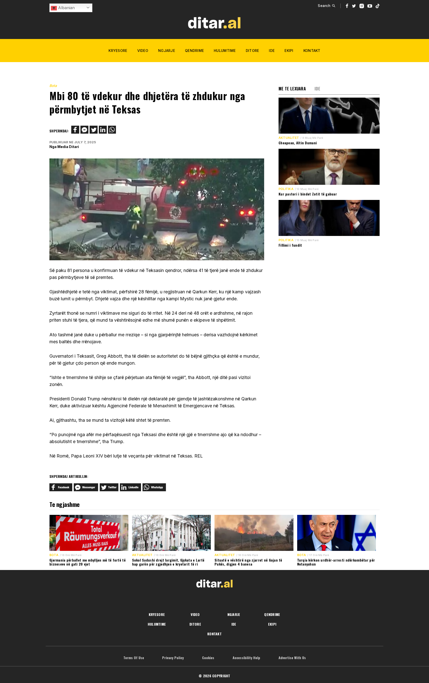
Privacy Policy (173, 657)
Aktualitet (289, 138)
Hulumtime (225, 50)
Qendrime (194, 50)
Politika (286, 189)
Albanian (66, 7)
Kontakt (312, 50)
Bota (53, 85)
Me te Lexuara (292, 88)
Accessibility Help (246, 657)
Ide (272, 50)
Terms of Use (133, 657)
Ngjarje (166, 50)
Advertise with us (292, 657)
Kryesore (117, 50)
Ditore (252, 50)
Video (142, 50)
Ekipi (289, 50)
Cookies (208, 657)
